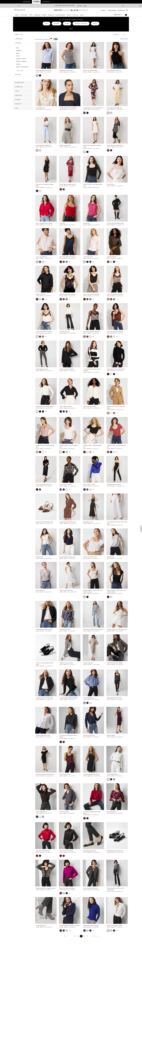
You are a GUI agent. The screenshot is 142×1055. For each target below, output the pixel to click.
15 (81, 936)
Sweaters (19, 50)
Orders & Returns (112, 10)
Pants (18, 56)
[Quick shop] (46, 262)
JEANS (67, 23)
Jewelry (18, 64)
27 (94, 936)
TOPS (46, 23)
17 (87, 936)
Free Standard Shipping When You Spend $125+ (65, 5)
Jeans (17, 53)
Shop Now (84, 5)
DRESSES (56, 23)
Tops (17, 48)
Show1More (20, 70)
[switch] (55, 39)
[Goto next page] (97, 936)
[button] (126, 14)
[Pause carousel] (140, 6)
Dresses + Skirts (21, 58)
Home (17, 34)
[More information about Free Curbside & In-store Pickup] (51, 38)
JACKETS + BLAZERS (81, 23)
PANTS (95, 23)
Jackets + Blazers (21, 61)
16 (84, 936)
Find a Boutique (121, 10)
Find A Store (124, 38)
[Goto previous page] (64, 936)
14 (77, 936)
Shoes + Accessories (22, 67)
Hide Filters (19, 39)
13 (74, 936)
